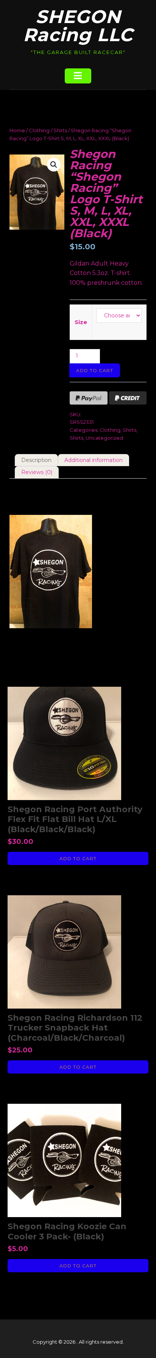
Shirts (60, 130)
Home (17, 130)
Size (81, 322)
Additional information (93, 460)
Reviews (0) (36, 472)
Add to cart (94, 370)
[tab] (36, 460)
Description (36, 460)
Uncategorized (104, 438)
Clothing (39, 130)
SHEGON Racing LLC (78, 26)
